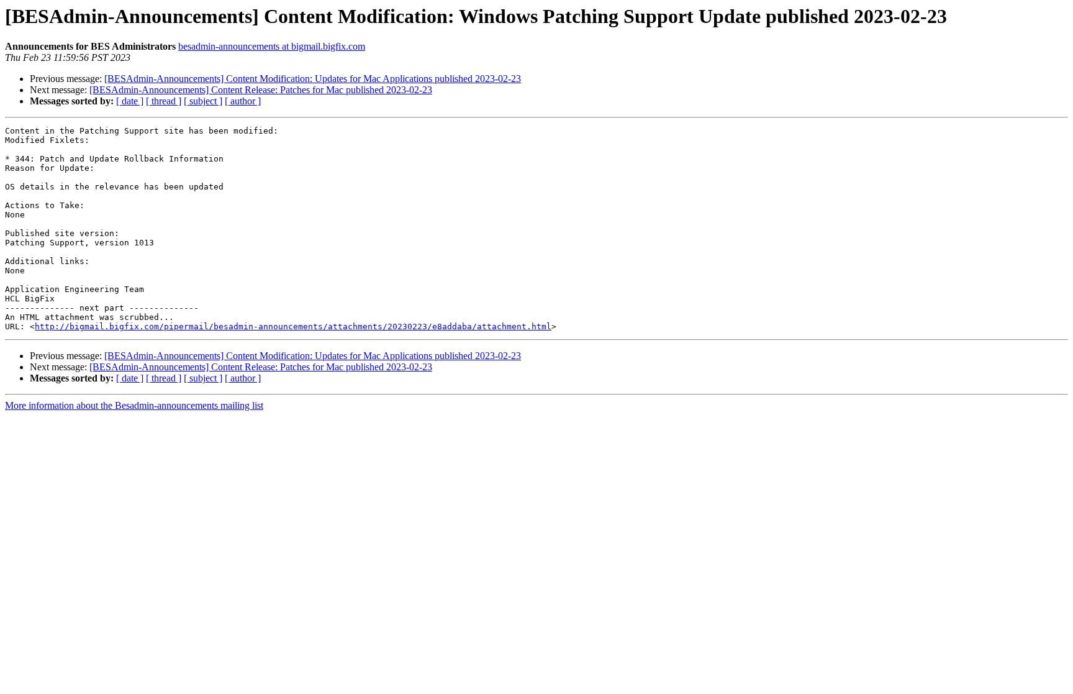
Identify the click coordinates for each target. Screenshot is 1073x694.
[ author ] (243, 101)
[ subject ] (203, 101)
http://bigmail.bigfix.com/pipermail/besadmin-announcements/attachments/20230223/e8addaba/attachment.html (293, 326)
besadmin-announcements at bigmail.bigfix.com (271, 46)
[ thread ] (163, 101)
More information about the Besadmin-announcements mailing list (134, 405)
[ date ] (129, 101)
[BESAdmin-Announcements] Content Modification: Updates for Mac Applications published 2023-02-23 (312, 78)
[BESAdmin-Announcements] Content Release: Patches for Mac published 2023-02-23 (260, 89)
